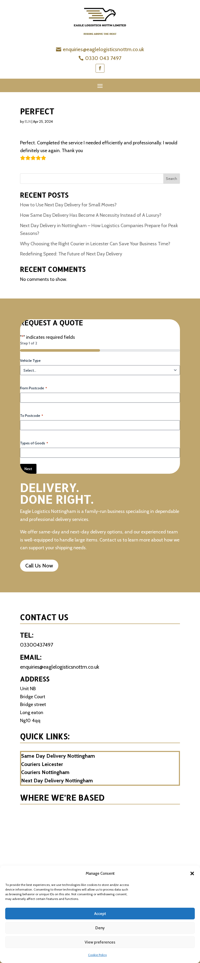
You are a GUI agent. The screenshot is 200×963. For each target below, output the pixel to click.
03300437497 (36, 645)
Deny (100, 928)
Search (171, 178)
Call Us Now (39, 565)
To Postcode (31, 415)
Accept (100, 913)
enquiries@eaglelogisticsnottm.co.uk (103, 49)
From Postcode (33, 388)
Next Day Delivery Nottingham (57, 780)
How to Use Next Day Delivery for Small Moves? (69, 205)
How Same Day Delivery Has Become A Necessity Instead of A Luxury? (90, 215)
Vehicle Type (30, 360)
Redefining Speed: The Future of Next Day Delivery (71, 254)
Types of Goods (34, 443)
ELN (28, 121)
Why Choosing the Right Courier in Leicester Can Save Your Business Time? (95, 244)
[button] (192, 873)
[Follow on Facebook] (100, 68)
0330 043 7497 (103, 58)
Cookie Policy (97, 955)
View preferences (100, 942)
